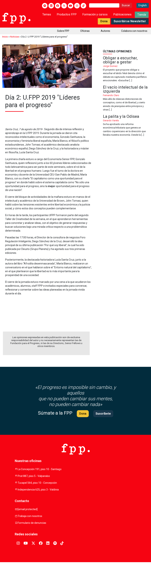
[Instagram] (77, 5)
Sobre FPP (63, 30)
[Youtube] (70, 5)
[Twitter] (64, 5)
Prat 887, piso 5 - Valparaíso (34, 476)
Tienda (141, 14)
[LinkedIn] (51, 5)
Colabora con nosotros (134, 30)
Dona (104, 21)
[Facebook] (57, 5)
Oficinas (85, 30)
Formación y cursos (95, 14)
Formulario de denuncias (32, 522)
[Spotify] (45, 5)
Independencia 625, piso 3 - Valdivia (38, 489)
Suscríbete (103, 413)
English (142, 5)
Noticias (14, 36)
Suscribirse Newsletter (130, 21)
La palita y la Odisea (126, 125)
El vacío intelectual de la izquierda (126, 98)
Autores (105, 30)
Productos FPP (67, 14)
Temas (46, 14)
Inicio (5, 36)
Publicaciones (122, 14)
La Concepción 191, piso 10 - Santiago (40, 469)
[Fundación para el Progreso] (16, 17)
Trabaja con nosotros (30, 516)
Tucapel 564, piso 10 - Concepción (37, 482)
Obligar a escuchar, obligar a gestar (126, 69)
